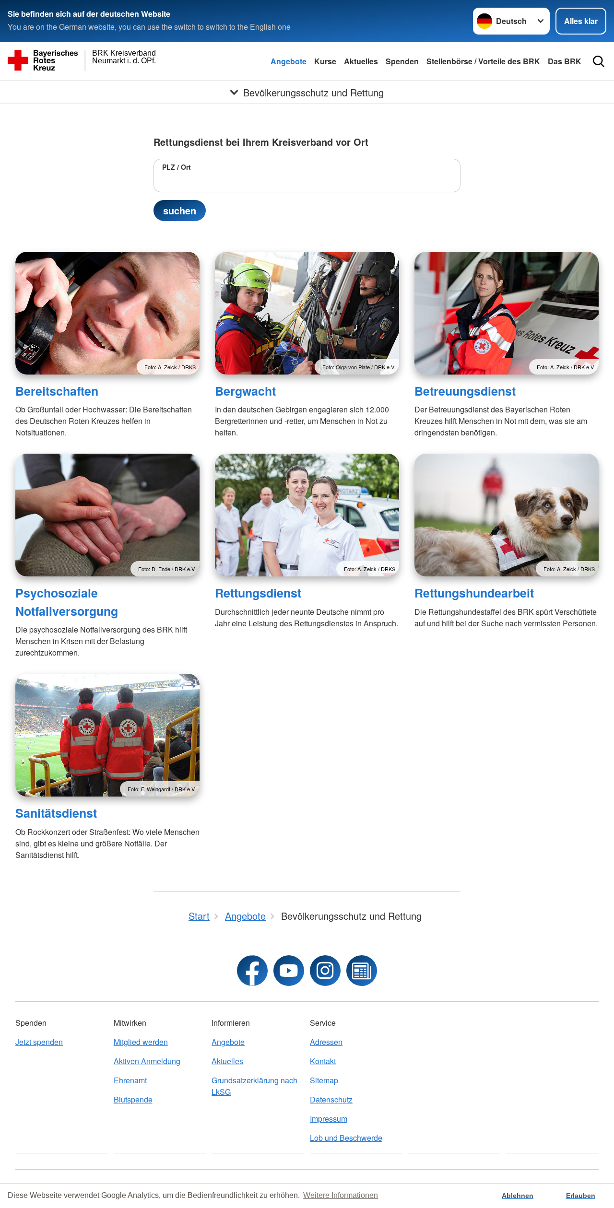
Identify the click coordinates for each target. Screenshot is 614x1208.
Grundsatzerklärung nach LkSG (254, 1086)
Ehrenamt (130, 1080)
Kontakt (323, 1061)
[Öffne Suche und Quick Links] (598, 61)
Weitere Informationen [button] (340, 1195)
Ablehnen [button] (517, 1195)
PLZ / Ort (176, 167)
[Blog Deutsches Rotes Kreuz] (361, 970)
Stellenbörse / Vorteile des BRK (483, 61)
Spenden (402, 61)
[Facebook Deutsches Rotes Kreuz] (252, 970)
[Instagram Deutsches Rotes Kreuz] (325, 970)
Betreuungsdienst (465, 390)
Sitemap (324, 1080)
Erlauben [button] (580, 1195)
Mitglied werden (141, 1041)
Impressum (328, 1118)
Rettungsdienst (258, 592)
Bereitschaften (56, 390)
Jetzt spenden (39, 1041)
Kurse (325, 61)
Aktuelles (361, 61)
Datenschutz (331, 1099)
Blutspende (133, 1099)
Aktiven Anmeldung (147, 1061)
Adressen (326, 1041)
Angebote (289, 61)
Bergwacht (245, 390)
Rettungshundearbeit (474, 592)
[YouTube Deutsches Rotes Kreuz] (288, 970)
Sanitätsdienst (56, 812)
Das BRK (564, 61)
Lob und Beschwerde (346, 1137)
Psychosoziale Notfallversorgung (66, 601)
